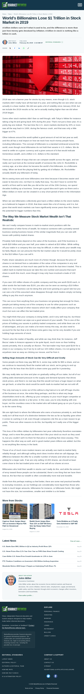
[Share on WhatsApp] (24, 48)
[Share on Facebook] (14, 48)
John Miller (12, 43)
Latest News (7, 659)
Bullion (47, 632)
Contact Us (49, 662)
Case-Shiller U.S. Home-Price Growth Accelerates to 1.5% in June (27, 556)
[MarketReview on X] (48, 676)
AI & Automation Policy (11, 676)
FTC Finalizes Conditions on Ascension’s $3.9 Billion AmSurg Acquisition (30, 561)
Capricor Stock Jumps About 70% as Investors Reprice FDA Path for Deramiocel (14, 523)
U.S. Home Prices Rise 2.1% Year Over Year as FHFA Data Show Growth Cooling (33, 551)
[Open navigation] (80, 4)
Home (4, 14)
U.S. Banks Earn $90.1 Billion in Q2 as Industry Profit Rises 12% (26, 546)
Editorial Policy (9, 662)
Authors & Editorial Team (13, 666)
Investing (48, 615)
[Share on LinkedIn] (19, 48)
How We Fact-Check (10, 673)
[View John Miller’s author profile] (4, 42)
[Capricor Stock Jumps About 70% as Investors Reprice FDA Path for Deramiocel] (14, 511)
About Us (48, 659)
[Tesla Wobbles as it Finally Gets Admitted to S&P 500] (69, 511)
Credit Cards (50, 636)
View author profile (26, 595)
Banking (47, 618)
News (10, 14)
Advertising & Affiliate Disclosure (59, 669)
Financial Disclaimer (53, 688)
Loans (46, 625)
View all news (76, 541)
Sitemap (47, 666)
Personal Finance (52, 611)
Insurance (48, 622)
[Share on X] (10, 48)
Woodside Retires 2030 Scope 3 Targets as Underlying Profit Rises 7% (29, 566)
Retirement (49, 629)
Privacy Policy (39, 688)
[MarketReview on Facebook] (55, 676)
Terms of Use (29, 688)
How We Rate (7, 669)
